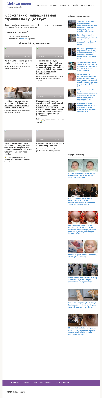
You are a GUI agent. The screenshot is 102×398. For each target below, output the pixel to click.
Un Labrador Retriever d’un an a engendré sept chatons (50, 144)
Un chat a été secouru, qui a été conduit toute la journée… (18, 62)
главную (23, 39)
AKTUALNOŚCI (42, 5)
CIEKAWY (53, 5)
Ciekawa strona (19, 4)
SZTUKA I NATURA (87, 5)
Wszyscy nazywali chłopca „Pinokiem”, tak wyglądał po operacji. (82, 256)
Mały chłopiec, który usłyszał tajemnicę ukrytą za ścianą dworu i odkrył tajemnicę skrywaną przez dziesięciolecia (87, 107)
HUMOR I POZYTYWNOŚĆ (69, 5)
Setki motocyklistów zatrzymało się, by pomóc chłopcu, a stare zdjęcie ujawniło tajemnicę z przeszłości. (82, 280)
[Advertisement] (83, 133)
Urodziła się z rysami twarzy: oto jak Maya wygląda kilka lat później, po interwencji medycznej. (81, 175)
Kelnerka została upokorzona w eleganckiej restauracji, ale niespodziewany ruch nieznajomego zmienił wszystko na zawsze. (81, 201)
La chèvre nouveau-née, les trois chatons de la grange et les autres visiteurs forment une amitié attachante (17, 104)
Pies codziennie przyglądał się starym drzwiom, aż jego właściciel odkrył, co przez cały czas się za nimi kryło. (82, 305)
